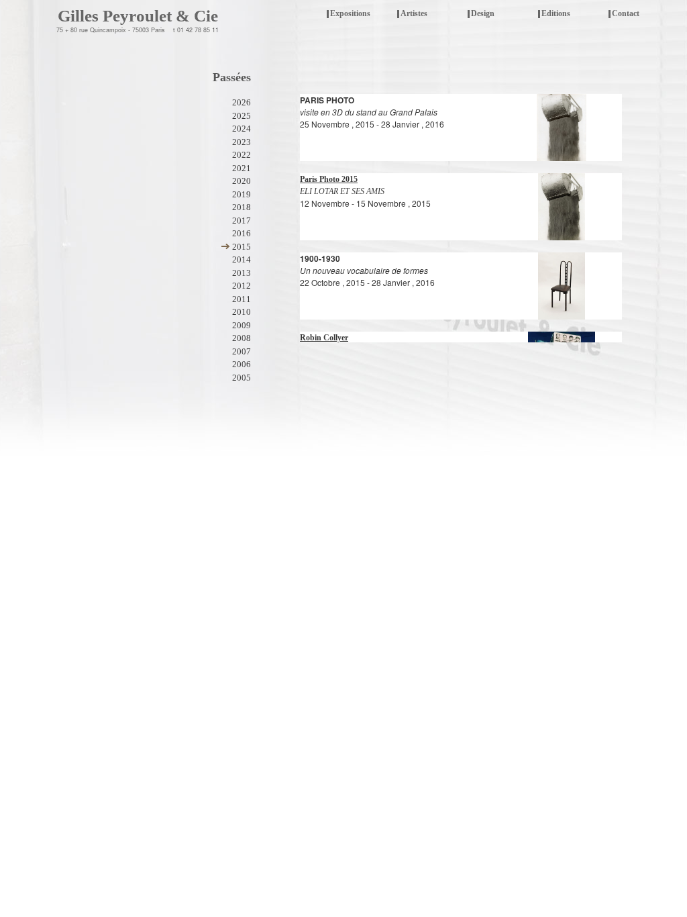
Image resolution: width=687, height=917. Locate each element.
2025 (241, 116)
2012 (241, 286)
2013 (241, 273)
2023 (241, 142)
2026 (241, 102)
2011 (241, 299)
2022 (241, 155)
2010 (241, 312)
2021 (241, 168)
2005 (241, 378)
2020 (241, 181)
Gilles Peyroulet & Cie (138, 16)
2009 (241, 325)
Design (482, 13)
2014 (241, 259)
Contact (625, 13)
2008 (241, 338)
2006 (241, 364)
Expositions (348, 14)
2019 (241, 194)
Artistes (414, 13)
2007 (241, 351)
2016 (241, 233)
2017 (241, 220)
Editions (555, 13)
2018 (241, 207)
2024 (241, 129)
